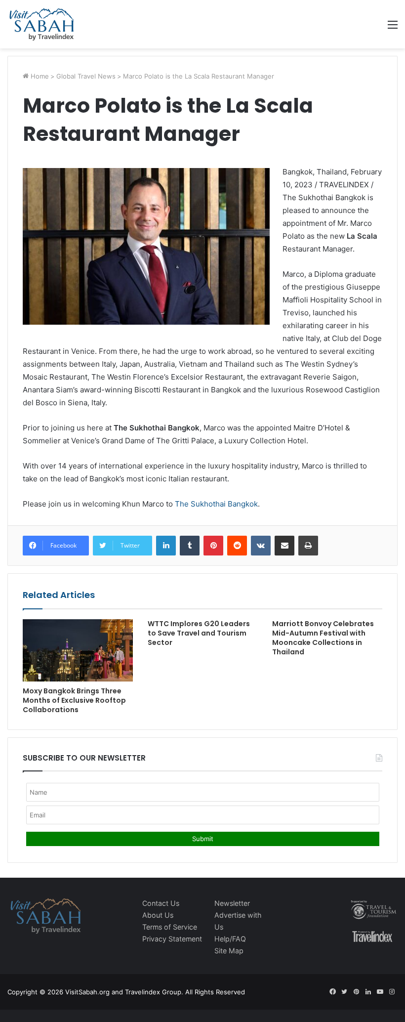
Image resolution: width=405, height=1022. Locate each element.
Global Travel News (86, 76)
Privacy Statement (172, 939)
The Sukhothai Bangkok (216, 504)
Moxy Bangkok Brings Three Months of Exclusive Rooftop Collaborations (74, 700)
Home (39, 76)
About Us (157, 915)
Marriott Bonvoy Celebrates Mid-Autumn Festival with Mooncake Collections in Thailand (323, 638)
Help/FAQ (230, 939)
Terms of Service (169, 927)
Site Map (228, 950)
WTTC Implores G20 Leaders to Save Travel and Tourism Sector (199, 633)
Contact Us (160, 903)
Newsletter (232, 903)
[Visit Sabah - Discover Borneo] (41, 24)
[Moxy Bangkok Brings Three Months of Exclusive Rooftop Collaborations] (78, 650)
